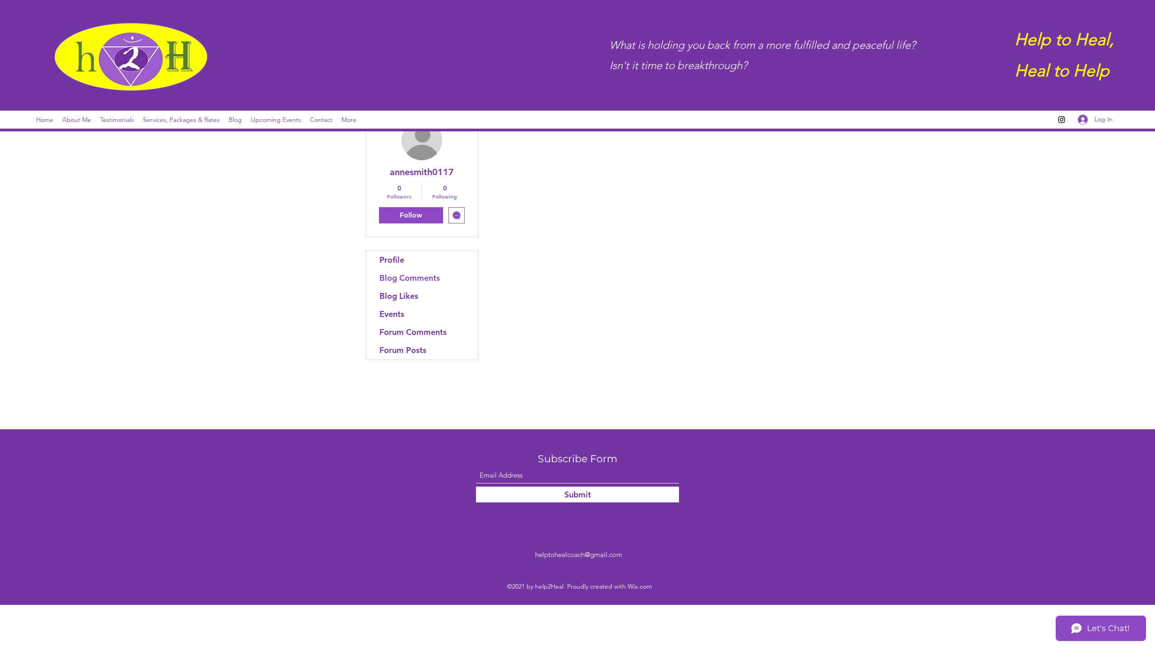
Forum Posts (402, 350)
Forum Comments (413, 332)
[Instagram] (1061, 119)
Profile (391, 260)
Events (391, 314)
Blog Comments (409, 278)
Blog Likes (398, 296)
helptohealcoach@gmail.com (578, 554)
